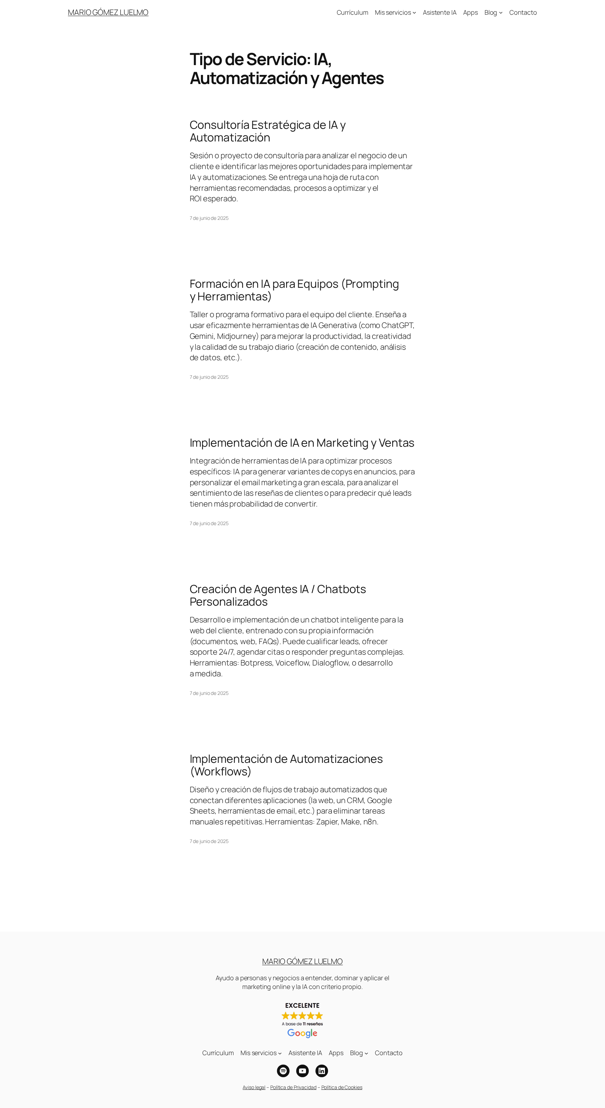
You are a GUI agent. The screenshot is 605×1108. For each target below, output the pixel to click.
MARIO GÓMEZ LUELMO (108, 12)
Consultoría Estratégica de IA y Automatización (268, 131)
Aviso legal (254, 1087)
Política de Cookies (341, 1087)
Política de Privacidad (293, 1087)
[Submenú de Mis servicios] (414, 12)
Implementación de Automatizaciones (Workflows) (286, 765)
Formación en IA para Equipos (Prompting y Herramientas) (294, 289)
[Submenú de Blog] (501, 12)
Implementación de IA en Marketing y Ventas (302, 442)
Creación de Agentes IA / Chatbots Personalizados (278, 595)
